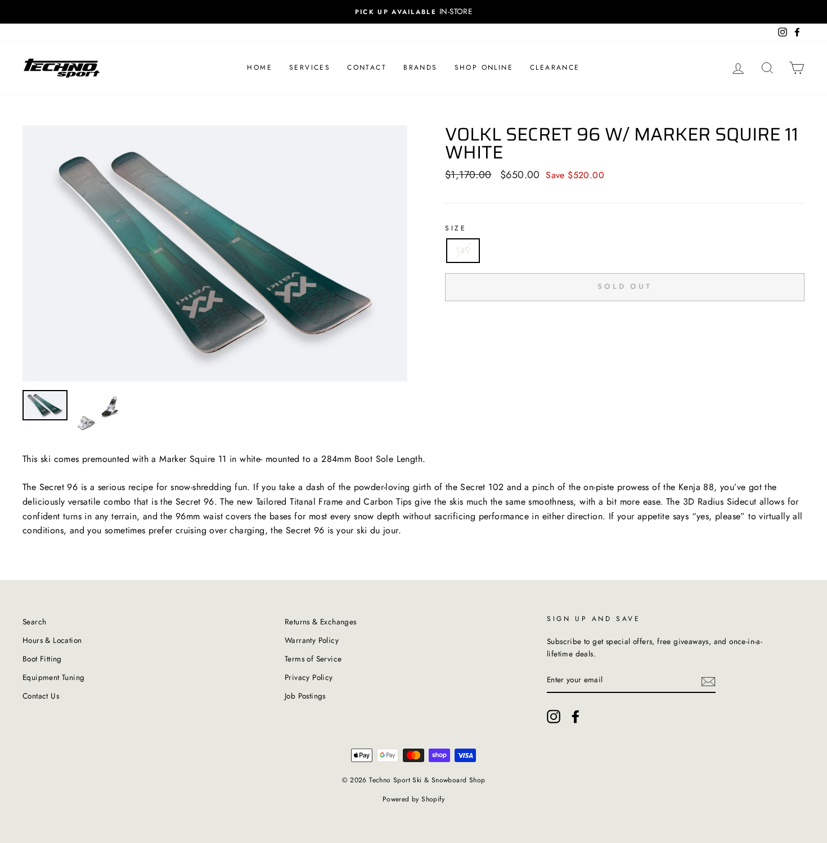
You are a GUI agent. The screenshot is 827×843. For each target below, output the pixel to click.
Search (34, 621)
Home (259, 67)
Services (309, 67)
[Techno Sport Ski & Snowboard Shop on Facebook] (575, 716)
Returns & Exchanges (321, 621)
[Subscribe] (708, 680)
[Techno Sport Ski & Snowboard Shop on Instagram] (553, 716)
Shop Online (484, 67)
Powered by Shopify (413, 799)
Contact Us (41, 695)
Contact (366, 67)
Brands (420, 67)
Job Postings (305, 695)
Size (455, 228)
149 (463, 250)
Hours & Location (52, 640)
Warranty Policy (312, 640)
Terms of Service (313, 658)
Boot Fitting (42, 658)
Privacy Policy (309, 677)
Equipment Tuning (53, 677)
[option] (413, 12)
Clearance (555, 67)
